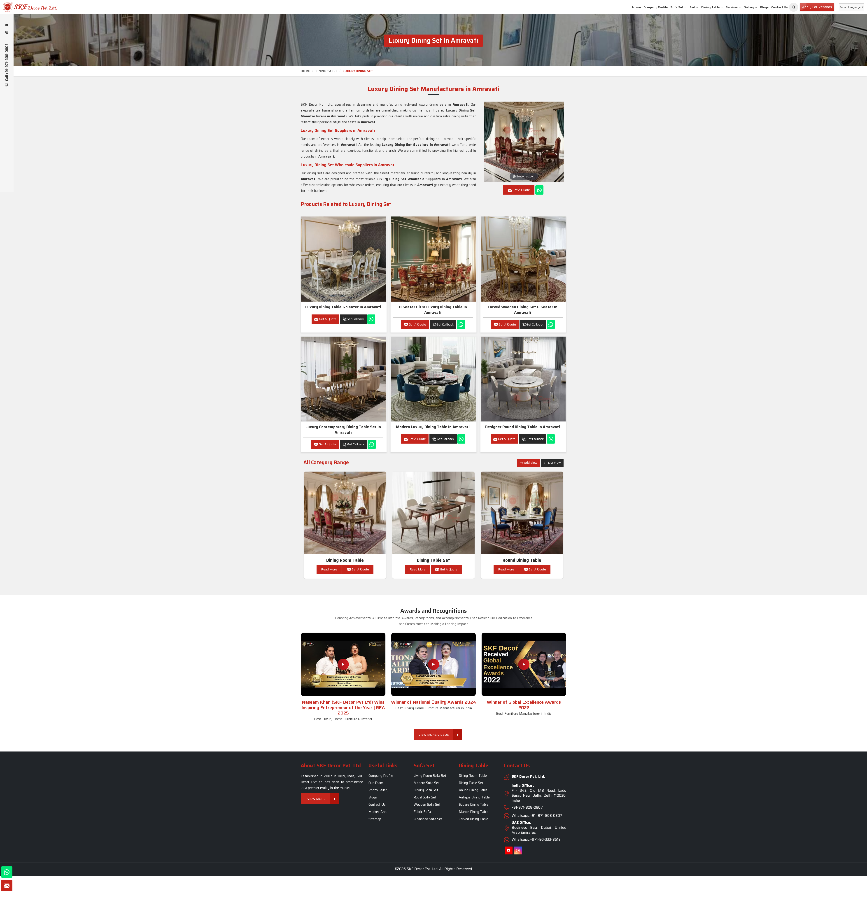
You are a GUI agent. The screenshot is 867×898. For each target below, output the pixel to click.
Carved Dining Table (473, 819)
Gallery (749, 7)
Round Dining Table (522, 560)
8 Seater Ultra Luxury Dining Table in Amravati (433, 309)
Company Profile (655, 7)
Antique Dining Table (474, 797)
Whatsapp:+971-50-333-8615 (536, 839)
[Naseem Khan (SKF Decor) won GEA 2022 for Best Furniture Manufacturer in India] (523, 664)
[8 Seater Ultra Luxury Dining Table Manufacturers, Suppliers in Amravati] (433, 259)
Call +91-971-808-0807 (6, 63)
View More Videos (433, 734)
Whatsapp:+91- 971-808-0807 (537, 815)
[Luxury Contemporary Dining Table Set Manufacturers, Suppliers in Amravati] (343, 379)
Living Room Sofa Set (430, 775)
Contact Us (779, 7)
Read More (329, 569)
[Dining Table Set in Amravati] (433, 513)
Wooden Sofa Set (427, 804)
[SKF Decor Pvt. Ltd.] (72, 7)
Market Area (377, 811)
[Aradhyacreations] (793, 7)
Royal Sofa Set (425, 797)
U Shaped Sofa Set (428, 819)
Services (732, 7)
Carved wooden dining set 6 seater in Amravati (522, 309)
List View (554, 462)
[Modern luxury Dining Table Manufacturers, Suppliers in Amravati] (433, 379)
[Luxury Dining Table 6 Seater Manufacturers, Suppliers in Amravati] (343, 259)
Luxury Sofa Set (426, 790)
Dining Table (710, 7)
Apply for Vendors (817, 7)
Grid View (530, 462)
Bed (692, 7)
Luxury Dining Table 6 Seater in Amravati (343, 307)
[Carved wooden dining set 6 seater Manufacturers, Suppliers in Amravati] (523, 259)
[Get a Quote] (6, 885)
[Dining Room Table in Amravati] (345, 513)
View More (317, 798)
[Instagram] (7, 32)
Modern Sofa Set (427, 782)
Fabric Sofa (422, 811)
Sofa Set (676, 7)
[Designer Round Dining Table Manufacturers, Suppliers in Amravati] (523, 379)
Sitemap (374, 819)
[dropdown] (685, 7)
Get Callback (355, 318)
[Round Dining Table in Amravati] (522, 513)
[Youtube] (7, 25)
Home (636, 7)
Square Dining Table (473, 804)
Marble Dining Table (473, 811)
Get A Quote (327, 318)
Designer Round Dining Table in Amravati (522, 427)
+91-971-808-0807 (527, 807)
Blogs (764, 7)
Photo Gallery (378, 790)
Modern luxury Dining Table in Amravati (433, 427)
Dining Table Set (433, 560)
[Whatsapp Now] (539, 190)
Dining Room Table (345, 560)
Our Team (375, 782)
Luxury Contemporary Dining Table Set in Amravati (343, 429)
